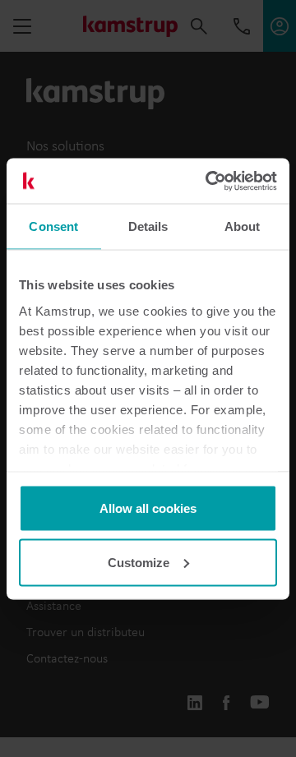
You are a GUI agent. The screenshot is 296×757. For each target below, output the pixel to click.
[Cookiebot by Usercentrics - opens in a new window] (209, 181)
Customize (138, 562)
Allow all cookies (148, 508)
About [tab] (242, 226)
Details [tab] (148, 226)
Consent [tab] (53, 226)
